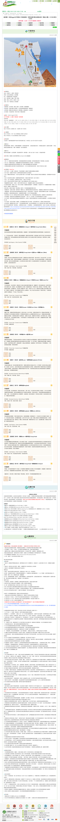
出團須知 (20, 25)
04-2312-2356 (46, 812)
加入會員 (36, 1)
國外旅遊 (20, 808)
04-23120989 (31, 820)
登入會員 (42, 1)
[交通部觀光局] (40, 819)
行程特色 (20, 23)
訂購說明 (39, 808)
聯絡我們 (51, 808)
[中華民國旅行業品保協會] (44, 819)
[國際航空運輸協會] (48, 819)
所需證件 (53, 23)
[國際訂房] (14, 805)
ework (11, 820)
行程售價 (8, 23)
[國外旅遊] (20, 805)
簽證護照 (33, 808)
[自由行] (26, 805)
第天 (55, 227)
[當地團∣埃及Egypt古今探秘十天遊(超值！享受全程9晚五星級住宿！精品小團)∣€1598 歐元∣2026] (10, 3)
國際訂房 (14, 808)
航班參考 (31, 23)
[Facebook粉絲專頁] (59, 152)
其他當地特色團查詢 (9, 213)
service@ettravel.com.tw (33, 814)
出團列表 (31, 25)
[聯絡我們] (51, 807)
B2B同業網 (49, 1)
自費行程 (8, 25)
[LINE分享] (55, 27)
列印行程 (42, 25)
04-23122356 (32, 811)
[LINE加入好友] (59, 154)
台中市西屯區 (43, 814)
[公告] (59, 149)
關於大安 (45, 808)
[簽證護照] (33, 807)
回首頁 (55, 1)
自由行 (27, 808)
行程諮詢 (53, 25)
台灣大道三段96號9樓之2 (44, 815)
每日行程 (42, 23)
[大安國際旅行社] (9, 813)
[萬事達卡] (56, 819)
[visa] (52, 819)
